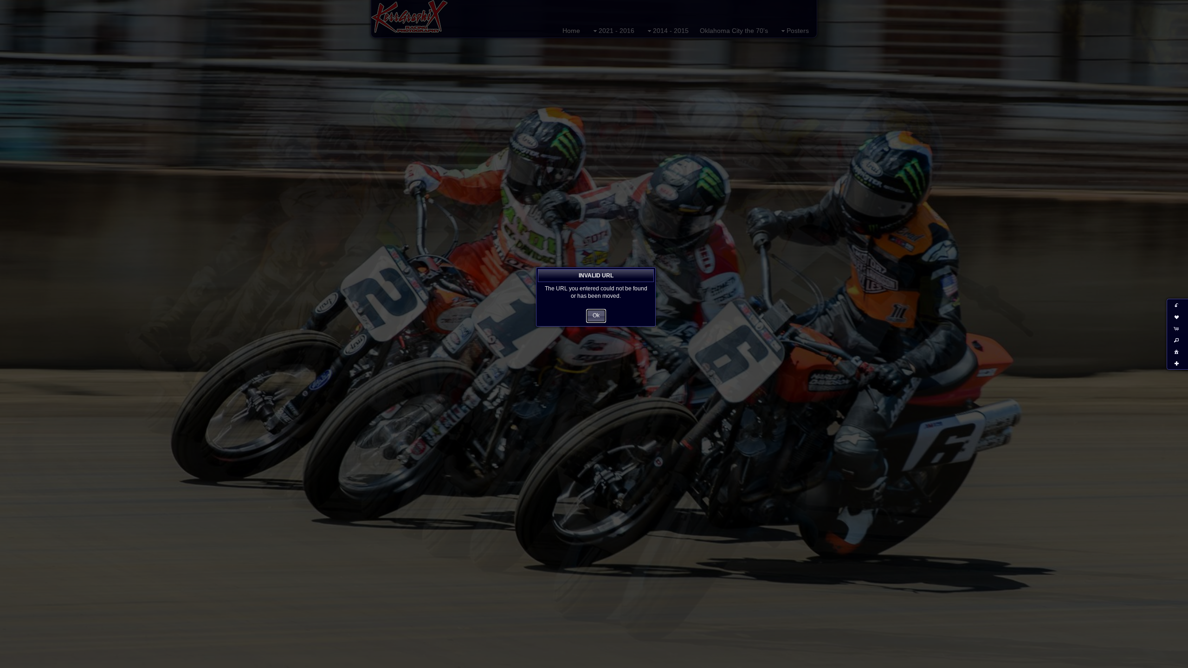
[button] (596, 315)
